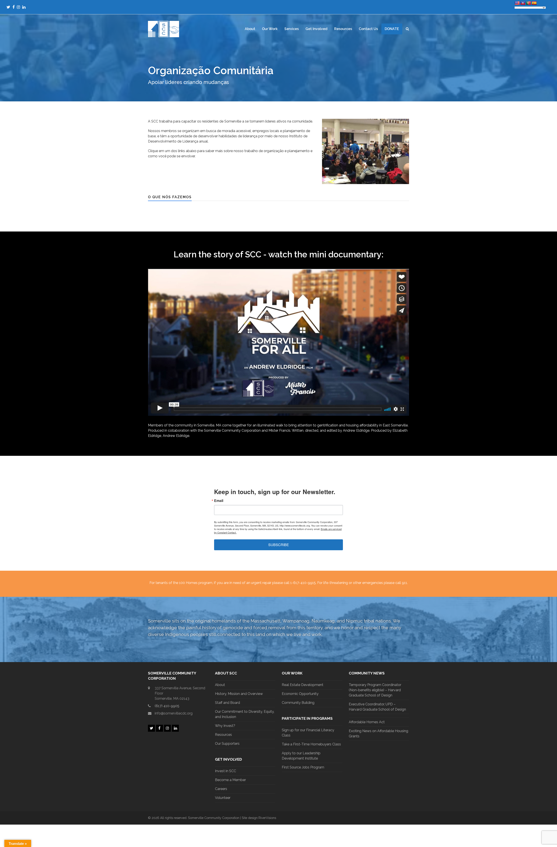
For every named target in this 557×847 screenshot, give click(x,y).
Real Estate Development (302, 685)
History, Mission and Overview (239, 694)
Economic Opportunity (300, 694)
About (220, 685)
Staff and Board (227, 703)
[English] (517, 3)
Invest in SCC (225, 771)
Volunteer (222, 798)
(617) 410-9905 (167, 706)
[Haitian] (522, 3)
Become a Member (230, 780)
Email (218, 500)
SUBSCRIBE (278, 544)
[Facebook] (13, 7)
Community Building (298, 703)
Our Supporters (227, 743)
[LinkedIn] (23, 7)
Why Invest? (225, 726)
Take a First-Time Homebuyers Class (311, 744)
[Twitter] (8, 7)
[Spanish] (534, 3)
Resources (223, 735)
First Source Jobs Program (303, 767)
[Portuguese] (528, 3)
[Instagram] (18, 7)
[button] (407, 28)
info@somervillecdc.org (174, 713)
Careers (221, 789)
